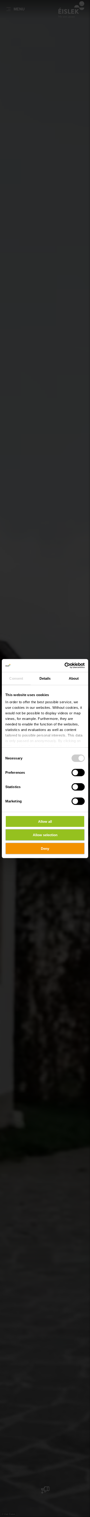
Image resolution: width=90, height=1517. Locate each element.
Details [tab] (45, 678)
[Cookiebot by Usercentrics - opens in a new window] (65, 666)
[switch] (78, 772)
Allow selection (45, 835)
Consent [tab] (16, 678)
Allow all (45, 821)
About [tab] (74, 678)
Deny (45, 848)
